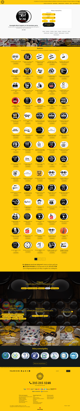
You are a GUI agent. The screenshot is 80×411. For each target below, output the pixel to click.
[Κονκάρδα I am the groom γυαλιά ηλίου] (28, 130)
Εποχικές (69, 1)
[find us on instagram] (27, 371)
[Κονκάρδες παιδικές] (30, 336)
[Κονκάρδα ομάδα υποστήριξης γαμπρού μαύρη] (52, 85)
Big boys (73, 1)
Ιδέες (71, 3)
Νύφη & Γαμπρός (54, 288)
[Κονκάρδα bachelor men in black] (16, 85)
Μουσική (45, 1)
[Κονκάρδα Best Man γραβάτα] (64, 230)
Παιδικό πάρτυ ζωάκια (18, 316)
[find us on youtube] (23, 371)
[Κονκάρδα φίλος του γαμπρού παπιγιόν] (52, 230)
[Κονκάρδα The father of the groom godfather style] (52, 245)
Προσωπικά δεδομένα (22, 397)
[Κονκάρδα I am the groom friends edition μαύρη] (40, 130)
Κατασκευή (16, 63)
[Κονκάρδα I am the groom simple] (64, 158)
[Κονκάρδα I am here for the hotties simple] (52, 144)
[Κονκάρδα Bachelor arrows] (28, 245)
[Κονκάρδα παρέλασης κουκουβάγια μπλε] (35, 355)
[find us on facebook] (21, 371)
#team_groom (64, 31)
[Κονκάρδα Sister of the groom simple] (28, 158)
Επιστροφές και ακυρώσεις (23, 401)
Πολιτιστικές (60, 1)
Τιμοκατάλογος (61, 3)
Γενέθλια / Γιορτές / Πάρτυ (13, 307)
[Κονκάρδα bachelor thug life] (16, 56)
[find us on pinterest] (25, 371)
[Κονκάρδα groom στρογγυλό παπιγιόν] (16, 187)
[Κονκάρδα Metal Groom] (64, 216)
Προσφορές (55, 3)
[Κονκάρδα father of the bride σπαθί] (52, 100)
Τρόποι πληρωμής (22, 400)
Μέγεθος (48, 16)
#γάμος (69, 31)
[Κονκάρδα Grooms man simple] (52, 158)
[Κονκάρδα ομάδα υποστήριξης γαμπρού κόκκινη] (16, 100)
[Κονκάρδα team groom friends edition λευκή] (52, 130)
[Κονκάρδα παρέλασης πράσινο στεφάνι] (45, 355)
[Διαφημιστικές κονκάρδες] (10, 336)
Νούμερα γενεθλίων (19, 314)
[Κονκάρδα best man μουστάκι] (40, 201)
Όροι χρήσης (28, 406)
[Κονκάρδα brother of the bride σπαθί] (28, 100)
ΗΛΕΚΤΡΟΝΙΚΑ (30, 266)
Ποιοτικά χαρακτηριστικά (37, 403)
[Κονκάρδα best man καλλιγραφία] (28, 201)
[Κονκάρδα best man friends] (52, 201)
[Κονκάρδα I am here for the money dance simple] (64, 144)
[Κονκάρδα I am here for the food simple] (16, 158)
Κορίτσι (45, 316)
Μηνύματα (24, 288)
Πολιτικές (77, 1)
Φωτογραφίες (75, 3)
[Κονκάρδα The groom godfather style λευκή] (64, 245)
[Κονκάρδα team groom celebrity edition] (16, 130)
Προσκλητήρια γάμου (32, 288)
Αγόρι (41, 316)
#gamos (56, 31)
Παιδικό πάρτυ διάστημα (7, 314)
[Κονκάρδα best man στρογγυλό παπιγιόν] (28, 187)
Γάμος (40, 282)
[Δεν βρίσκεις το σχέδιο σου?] (40, 42)
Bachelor (48, 288)
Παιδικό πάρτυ (22, 318)
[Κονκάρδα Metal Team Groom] (40, 216)
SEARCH (68, 371)
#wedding (52, 31)
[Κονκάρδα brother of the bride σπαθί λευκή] (64, 85)
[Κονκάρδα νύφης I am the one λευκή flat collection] (64, 56)
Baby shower (15, 318)
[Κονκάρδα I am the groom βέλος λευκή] (16, 173)
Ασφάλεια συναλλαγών (22, 398)
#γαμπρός (59, 31)
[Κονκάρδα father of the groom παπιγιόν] (52, 187)
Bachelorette (41, 288)
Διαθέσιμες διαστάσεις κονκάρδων (38, 398)
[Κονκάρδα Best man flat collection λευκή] (40, 56)
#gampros (51, 33)
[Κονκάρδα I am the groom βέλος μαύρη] (64, 130)
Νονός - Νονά (35, 316)
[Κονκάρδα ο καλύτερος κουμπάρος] (28, 216)
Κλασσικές (65, 1)
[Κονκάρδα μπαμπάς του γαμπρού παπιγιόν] (52, 173)
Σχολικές (36, 1)
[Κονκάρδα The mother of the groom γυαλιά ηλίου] (28, 56)
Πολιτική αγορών (23, 395)
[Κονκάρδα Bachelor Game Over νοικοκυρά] (40, 85)
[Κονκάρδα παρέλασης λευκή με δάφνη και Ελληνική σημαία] (15, 355)
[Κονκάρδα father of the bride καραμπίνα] (64, 100)
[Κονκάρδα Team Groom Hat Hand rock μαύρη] (16, 230)
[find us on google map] (29, 371)
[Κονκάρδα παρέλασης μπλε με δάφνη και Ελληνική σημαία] (6, 355)
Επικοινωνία (50, 395)
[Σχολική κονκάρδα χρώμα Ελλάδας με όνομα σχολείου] (74, 355)
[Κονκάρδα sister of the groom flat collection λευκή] (52, 56)
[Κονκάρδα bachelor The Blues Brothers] (16, 216)
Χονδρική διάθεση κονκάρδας (37, 402)
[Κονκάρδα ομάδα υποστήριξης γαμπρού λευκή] (40, 100)
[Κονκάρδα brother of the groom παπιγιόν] (40, 187)
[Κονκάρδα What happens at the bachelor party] (23, 16)
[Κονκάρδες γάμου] (50, 336)
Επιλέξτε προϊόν (48, 12)
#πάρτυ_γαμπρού (61, 33)
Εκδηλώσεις (55, 1)
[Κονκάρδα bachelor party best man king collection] (40, 115)
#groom (44, 31)
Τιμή (52, 19)
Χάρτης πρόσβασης (50, 398)
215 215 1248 (53, 266)
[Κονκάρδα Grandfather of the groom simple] (28, 144)
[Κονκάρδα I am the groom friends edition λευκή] (28, 173)
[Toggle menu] (78, 2)
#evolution (67, 33)
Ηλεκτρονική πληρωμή (50, 397)
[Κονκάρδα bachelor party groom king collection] (52, 115)
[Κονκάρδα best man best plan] (16, 144)
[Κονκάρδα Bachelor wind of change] (40, 245)
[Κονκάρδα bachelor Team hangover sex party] (52, 216)
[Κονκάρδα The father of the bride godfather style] (28, 85)
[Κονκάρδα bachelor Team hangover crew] (28, 230)
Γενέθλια (9, 318)
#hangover (56, 33)
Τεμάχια (45, 19)
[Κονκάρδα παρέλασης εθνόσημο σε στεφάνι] (54, 355)
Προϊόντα (67, 3)
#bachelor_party (46, 33)
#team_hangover (56, 34)
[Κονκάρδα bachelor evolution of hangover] (40, 230)
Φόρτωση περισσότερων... (40, 363)
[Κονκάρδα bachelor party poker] (28, 115)
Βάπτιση (40, 308)
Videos (34, 396)
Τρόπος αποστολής (22, 402)
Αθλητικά (50, 1)
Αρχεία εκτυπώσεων (36, 397)
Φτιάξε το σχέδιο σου (48, 3)
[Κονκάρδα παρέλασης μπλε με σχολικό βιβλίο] (64, 355)
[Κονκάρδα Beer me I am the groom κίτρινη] (40, 173)
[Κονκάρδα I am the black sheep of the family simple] (40, 144)
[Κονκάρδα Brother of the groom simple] (40, 158)
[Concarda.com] (2, 2)
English (69, 405)
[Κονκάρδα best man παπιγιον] (16, 201)
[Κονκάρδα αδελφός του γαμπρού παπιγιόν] (64, 173)
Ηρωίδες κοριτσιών (7, 316)
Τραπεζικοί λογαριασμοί (23, 399)
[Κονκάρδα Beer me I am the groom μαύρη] (16, 115)
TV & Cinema (41, 1)
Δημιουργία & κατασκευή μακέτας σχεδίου (25, 396)
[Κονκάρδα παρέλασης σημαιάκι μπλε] (25, 355)
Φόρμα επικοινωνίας (50, 396)
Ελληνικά (65, 405)
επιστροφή (66, 311)
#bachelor (47, 31)
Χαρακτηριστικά (37, 395)
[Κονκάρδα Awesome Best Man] (16, 245)
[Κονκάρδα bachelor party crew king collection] (64, 115)
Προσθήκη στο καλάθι (49, 24)
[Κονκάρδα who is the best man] (64, 201)
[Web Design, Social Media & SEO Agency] (40, 408)
